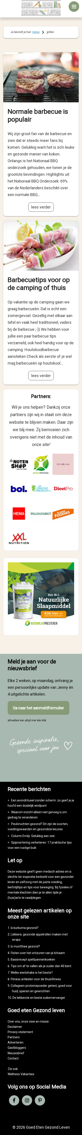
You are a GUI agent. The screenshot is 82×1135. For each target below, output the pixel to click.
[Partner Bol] (19, 489)
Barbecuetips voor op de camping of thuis (39, 283)
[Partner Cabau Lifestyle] (63, 464)
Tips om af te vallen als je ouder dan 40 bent (41, 966)
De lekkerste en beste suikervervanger (38, 997)
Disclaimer (15, 1026)
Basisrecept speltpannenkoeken (33, 959)
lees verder (41, 207)
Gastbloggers (17, 1047)
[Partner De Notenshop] (19, 464)
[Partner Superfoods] (63, 513)
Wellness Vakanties (21, 1074)
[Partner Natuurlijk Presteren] (41, 464)
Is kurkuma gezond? (24, 928)
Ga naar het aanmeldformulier (38, 708)
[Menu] (73, 6)
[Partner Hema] (19, 513)
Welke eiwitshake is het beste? (32, 972)
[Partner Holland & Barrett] (41, 513)
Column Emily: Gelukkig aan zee (33, 836)
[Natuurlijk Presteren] (41, 627)
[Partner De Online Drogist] (41, 489)
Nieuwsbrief (16, 1053)
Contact (13, 1058)
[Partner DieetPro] (63, 489)
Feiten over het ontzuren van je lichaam (38, 953)
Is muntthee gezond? (25, 946)
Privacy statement (20, 1032)
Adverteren (15, 1042)
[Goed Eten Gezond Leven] (41, 8)
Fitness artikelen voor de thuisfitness (36, 979)
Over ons (14, 1021)
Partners (14, 1037)
